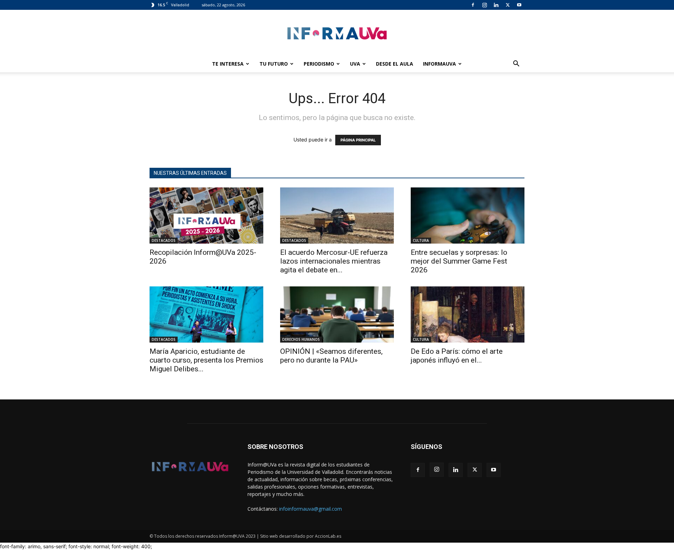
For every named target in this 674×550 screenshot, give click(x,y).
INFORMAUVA (439, 63)
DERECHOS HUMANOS (301, 339)
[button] (516, 64)
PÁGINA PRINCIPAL (358, 140)
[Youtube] (519, 5)
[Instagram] (484, 5)
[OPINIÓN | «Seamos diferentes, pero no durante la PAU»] (337, 314)
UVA (355, 63)
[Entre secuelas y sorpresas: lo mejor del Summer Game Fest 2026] (467, 215)
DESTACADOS (164, 240)
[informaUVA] (337, 33)
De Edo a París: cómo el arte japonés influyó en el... (457, 355)
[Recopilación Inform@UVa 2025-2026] (206, 215)
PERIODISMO (319, 63)
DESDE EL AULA (394, 63)
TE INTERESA (228, 63)
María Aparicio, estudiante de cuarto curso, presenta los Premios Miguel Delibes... (206, 360)
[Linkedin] (496, 5)
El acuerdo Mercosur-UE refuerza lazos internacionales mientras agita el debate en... (334, 261)
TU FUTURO (273, 63)
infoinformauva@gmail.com (310, 508)
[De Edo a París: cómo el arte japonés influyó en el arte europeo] (467, 314)
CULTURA (421, 240)
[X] (507, 5)
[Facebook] (473, 5)
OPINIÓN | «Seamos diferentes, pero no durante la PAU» (331, 355)
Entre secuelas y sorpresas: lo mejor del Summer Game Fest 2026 (459, 261)
